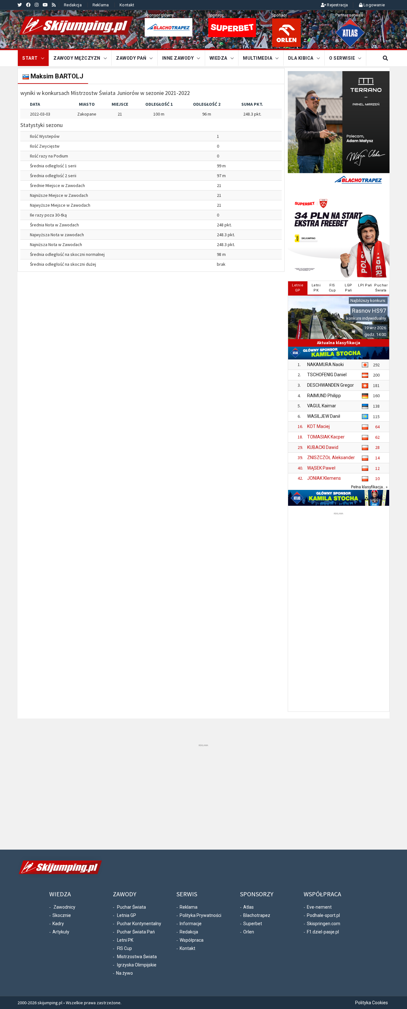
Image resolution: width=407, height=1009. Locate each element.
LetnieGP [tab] (297, 287)
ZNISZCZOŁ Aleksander (331, 457)
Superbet (252, 923)
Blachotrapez (256, 915)
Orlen (248, 931)
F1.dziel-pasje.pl (323, 931)
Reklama (101, 5)
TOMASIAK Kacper (326, 436)
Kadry (58, 923)
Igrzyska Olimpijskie (136, 964)
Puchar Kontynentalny (139, 923)
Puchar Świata (131, 907)
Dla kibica (301, 58)
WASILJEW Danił (323, 416)
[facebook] (28, 4)
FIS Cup (124, 948)
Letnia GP (126, 915)
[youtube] (45, 4)
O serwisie (342, 58)
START (30, 58)
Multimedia (257, 58)
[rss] (54, 4)
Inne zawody (178, 58)
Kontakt (127, 5)
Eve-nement (319, 907)
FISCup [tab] (332, 287)
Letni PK (125, 940)
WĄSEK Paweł (321, 468)
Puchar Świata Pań (136, 931)
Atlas (248, 907)
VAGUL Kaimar (321, 405)
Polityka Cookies (371, 1002)
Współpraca (192, 940)
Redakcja (73, 5)
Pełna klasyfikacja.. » (369, 486)
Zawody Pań (131, 58)
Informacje (191, 923)
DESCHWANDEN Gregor (330, 385)
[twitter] (19, 4)
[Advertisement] (338, 611)
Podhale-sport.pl (323, 915)
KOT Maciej (318, 426)
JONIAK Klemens (324, 478)
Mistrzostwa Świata (137, 956)
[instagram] (36, 4)
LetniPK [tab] (316, 287)
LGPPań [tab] (348, 287)
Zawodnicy (64, 907)
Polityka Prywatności (200, 915)
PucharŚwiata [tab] (381, 287)
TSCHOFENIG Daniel (327, 374)
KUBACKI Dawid (322, 447)
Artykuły (60, 931)
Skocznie (61, 915)
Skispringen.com (323, 923)
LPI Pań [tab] (365, 285)
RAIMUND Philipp (324, 395)
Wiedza (218, 58)
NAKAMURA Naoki (325, 364)
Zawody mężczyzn (76, 58)
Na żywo (124, 973)
